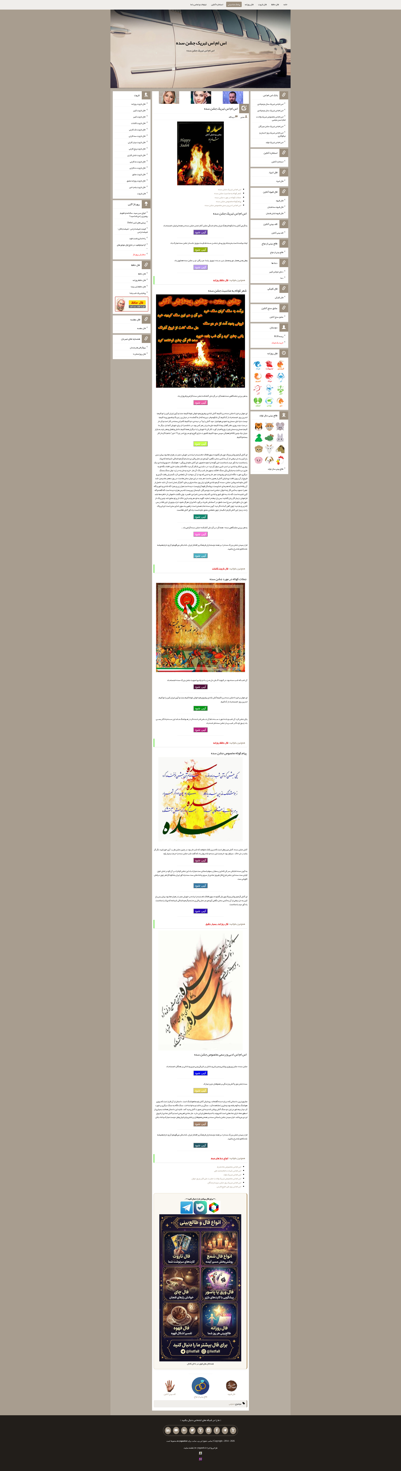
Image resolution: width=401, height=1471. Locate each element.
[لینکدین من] (168, 1430)
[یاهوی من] (233, 1430)
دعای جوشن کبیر (276, 271)
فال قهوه (279, 200)
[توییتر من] (192, 1430)
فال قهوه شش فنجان (274, 213)
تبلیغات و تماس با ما (198, 4)
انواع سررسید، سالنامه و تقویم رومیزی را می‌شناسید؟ (134, 214)
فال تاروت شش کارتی (136, 155)
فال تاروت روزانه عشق (136, 181)
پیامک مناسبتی (234, 4)
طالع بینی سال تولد (275, 469)
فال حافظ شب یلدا (138, 286)
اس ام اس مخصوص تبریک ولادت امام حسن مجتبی (271, 118)
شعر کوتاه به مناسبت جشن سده (227, 193)
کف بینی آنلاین (277, 233)
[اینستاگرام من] (209, 1430)
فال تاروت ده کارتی (138, 168)
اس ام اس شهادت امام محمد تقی (227, 1170)
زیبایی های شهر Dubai (136, 222)
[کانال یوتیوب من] (176, 1430)
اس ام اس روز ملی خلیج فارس (229, 1186)
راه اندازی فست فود (137, 238)
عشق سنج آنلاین (276, 317)
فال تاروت (262, 4)
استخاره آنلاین (217, 4)
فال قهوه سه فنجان (275, 207)
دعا (281, 278)
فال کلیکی (279, 297)
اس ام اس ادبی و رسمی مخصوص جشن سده (223, 205)
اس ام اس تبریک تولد (232, 1174)
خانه (285, 4)
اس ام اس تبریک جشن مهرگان (270, 126)
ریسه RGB (278, 336)
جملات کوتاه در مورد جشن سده (228, 197)
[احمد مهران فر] (233, 98)
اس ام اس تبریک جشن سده (201, 43)
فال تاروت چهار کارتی (137, 142)
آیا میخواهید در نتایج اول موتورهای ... (132, 246)
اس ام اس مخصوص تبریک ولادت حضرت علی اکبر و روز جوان (216, 1178)
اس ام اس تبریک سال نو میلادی (270, 104)
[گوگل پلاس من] (184, 1430)
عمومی (231, 1404)
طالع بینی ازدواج (276, 252)
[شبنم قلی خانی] (169, 98)
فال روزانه (249, 4)
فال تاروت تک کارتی (137, 129)
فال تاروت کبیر (139, 110)
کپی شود (200, 232)
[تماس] (200, 1430)
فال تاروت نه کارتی (138, 161)
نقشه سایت (188, 1448)
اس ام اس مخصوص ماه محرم (229, 1166)
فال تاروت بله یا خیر (137, 187)
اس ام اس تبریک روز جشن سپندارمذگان (224, 1182)
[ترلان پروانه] (201, 98)
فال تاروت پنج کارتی (137, 149)
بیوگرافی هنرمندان (138, 347)
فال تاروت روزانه (138, 104)
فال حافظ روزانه (139, 280)
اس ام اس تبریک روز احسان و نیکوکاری (272, 134)
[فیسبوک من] (217, 1430)
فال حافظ (275, 4)
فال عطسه (141, 328)
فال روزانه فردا (139, 354)
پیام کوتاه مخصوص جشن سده (228, 201)
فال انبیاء (279, 181)
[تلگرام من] (225, 1430)
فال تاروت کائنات (138, 123)
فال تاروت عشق (139, 174)
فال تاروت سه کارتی (137, 136)
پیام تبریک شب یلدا (138, 293)
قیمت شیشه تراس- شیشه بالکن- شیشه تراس (132, 230)
